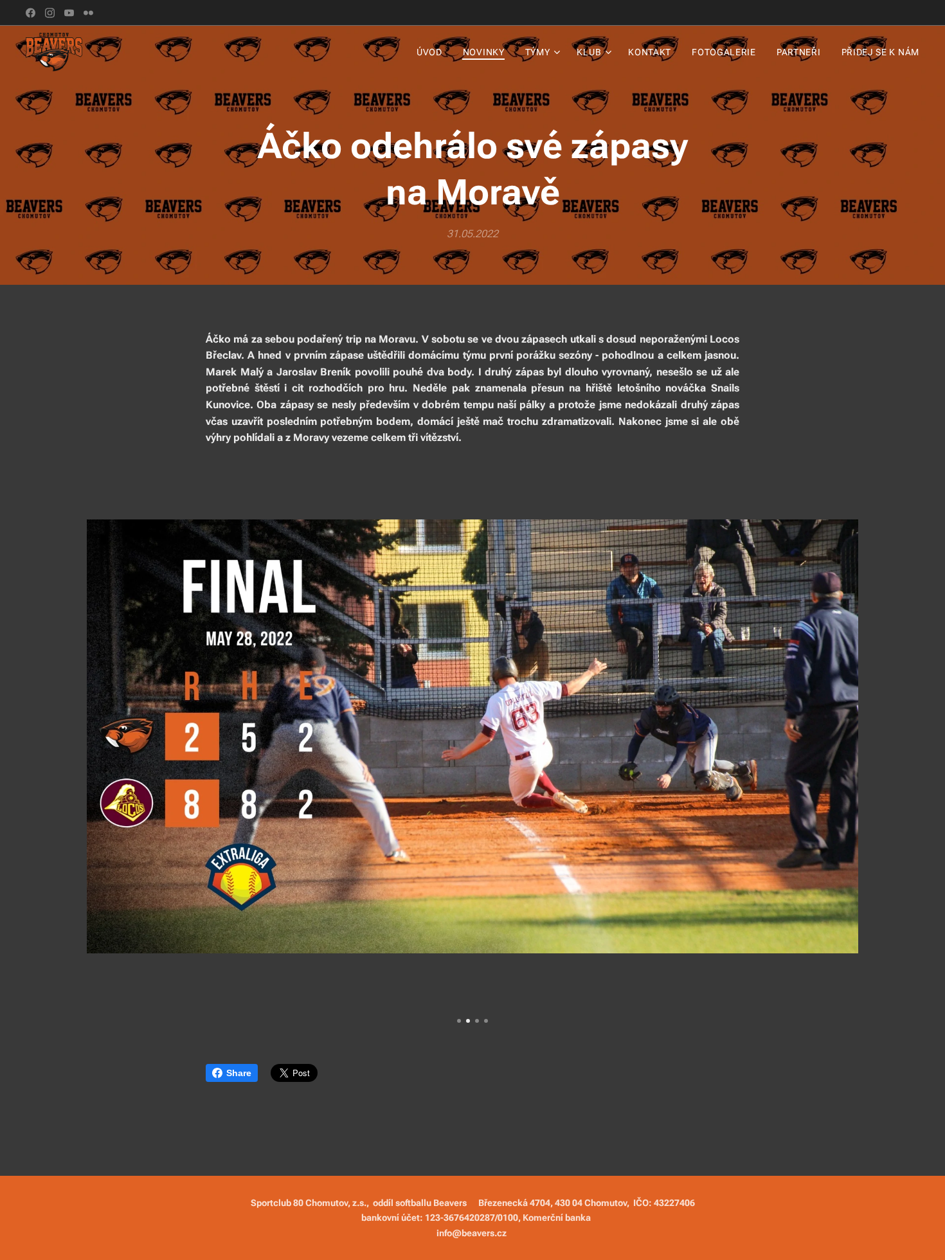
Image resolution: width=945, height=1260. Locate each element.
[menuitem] (433, 52)
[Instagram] (50, 13)
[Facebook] (30, 13)
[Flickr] (88, 13)
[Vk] (69, 13)
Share (238, 1073)
